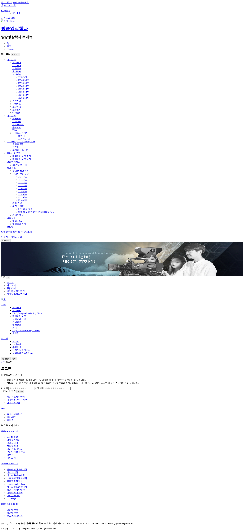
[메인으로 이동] (3, 299)
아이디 (4, 388)
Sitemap (10, 49)
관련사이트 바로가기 (9, 431)
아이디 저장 (10, 391)
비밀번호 (39, 388)
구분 (3, 408)
